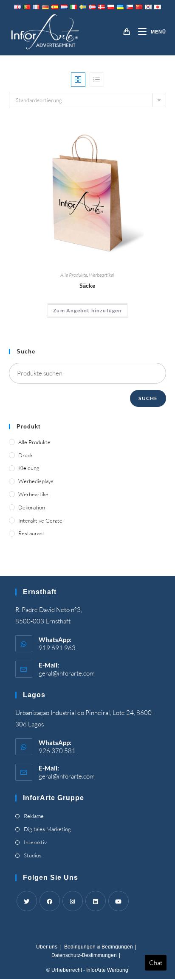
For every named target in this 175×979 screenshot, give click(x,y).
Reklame (34, 815)
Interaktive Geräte (40, 520)
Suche (148, 398)
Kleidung (29, 467)
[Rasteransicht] (78, 79)
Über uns (46, 947)
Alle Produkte (73, 275)
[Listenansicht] (97, 79)
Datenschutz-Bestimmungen (84, 955)
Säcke (87, 285)
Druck (25, 455)
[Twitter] (27, 901)
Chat (155, 963)
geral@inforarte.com (67, 673)
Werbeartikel (101, 275)
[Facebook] (50, 901)
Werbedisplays (36, 481)
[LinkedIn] (95, 901)
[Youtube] (118, 901)
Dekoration (31, 507)
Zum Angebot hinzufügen (87, 310)
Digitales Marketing (47, 829)
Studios (33, 855)
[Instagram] (72, 901)
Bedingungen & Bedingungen (98, 947)
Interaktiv (35, 842)
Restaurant (31, 533)
